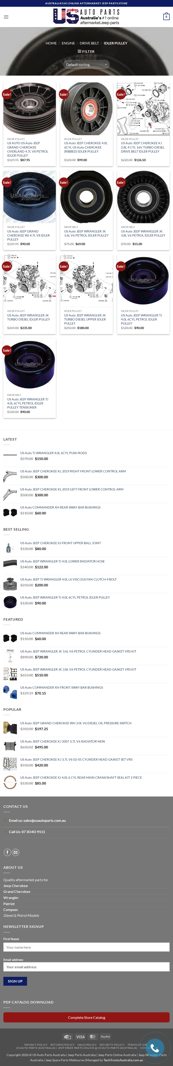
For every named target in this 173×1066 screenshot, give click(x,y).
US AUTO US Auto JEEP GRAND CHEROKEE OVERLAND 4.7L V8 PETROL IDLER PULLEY (27, 149)
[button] (6, 16)
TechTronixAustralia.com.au (123, 1060)
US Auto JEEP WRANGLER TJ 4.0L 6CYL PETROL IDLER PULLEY (141, 319)
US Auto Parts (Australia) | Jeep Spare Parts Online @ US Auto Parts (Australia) (76, 1048)
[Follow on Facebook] (7, 852)
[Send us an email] (15, 852)
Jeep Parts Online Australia (117, 1055)
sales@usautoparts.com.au (44, 820)
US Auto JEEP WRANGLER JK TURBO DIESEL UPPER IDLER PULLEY (85, 319)
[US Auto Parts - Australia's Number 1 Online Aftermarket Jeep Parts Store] (86, 17)
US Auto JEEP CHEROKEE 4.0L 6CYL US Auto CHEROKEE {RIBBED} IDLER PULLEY (85, 147)
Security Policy (112, 1044)
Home (51, 43)
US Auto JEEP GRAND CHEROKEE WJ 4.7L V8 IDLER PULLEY (28, 235)
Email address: (13, 959)
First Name (11, 939)
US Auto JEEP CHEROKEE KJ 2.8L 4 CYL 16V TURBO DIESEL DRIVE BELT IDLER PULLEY (142, 147)
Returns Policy (62, 1044)
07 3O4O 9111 (33, 831)
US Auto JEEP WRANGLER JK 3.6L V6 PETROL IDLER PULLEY (86, 233)
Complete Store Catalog (86, 1017)
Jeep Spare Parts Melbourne (64, 1060)
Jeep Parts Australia (82, 1055)
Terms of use (137, 1044)
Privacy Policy (36, 1044)
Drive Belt (89, 43)
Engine (68, 43)
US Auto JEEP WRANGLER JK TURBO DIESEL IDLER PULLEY (28, 317)
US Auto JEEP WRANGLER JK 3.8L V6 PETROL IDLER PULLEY (143, 233)
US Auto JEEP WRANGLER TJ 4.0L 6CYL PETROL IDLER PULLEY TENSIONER (27, 403)
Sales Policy (87, 1044)
